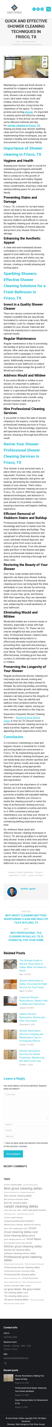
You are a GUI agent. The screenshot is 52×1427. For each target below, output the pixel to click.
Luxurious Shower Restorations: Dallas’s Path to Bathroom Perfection (33, 1000)
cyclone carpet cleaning (13, 1217)
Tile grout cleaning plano (37, 1300)
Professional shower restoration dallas (19, 1271)
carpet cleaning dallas (21, 1206)
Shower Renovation (30, 1278)
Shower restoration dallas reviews (17, 1286)
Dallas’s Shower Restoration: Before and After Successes (32, 1017)
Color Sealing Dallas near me (25, 1214)
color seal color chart (12, 1210)
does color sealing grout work (16, 1228)
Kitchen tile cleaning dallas (17, 1250)
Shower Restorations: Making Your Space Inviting (29, 1377)
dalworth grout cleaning (13, 1225)
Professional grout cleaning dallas (23, 1258)
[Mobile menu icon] (48, 9)
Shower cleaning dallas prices (12, 1278)
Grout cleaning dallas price (19, 1235)
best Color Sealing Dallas (30, 1185)
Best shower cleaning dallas (18, 1195)
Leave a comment (35, 875)
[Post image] (10, 964)
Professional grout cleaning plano (34, 1264)
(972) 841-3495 (10, 1337)
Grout (32, 1228)
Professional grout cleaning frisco (13, 1264)
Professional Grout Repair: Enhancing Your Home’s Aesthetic (30, 1389)
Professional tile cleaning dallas (19, 1274)
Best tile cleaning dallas (15, 1203)
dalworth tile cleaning (32, 1225)
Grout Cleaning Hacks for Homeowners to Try (31, 1402)
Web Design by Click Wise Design (30, 1424)
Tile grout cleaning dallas (16, 1299)
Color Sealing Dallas (10, 1214)
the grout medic (31, 1289)
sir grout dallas (12, 1289)
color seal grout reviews (34, 1210)
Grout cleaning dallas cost (21, 1232)
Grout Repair (34, 1239)
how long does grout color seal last (18, 1243)
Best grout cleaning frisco (11, 1192)
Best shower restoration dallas (16, 1199)
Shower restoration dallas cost (12, 1282)
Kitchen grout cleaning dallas (23, 1246)
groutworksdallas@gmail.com (16, 1358)
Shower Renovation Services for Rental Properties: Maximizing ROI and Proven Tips (31, 1055)
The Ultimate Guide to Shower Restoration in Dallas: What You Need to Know (32, 965)
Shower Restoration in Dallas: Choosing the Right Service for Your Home (33, 984)
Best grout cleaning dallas (23, 1188)
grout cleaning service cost (15, 1239)
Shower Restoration (13, 58)
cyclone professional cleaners (19, 1221)
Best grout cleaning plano (27, 1192)
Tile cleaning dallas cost (16, 1292)
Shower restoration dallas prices (31, 1282)
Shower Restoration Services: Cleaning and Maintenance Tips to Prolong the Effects (31, 1035)
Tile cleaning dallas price (16, 1296)
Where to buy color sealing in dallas (14, 1303)
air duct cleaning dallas (13, 1185)
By (38, 872)
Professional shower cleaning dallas (22, 1267)
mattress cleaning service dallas (20, 1253)
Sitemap (10, 1424)
